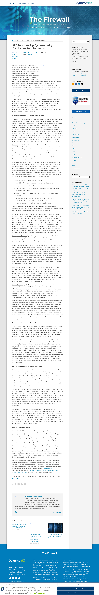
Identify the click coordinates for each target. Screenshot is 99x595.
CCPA (73, 125)
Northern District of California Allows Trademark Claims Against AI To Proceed (80, 194)
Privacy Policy (20, 581)
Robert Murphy (47, 468)
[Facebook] (76, 84)
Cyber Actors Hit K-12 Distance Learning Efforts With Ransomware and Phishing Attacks (36, 538)
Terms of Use (32, 593)
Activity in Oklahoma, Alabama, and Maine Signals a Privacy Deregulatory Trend (80, 201)
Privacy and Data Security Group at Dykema (55, 27)
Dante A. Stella (75, 74)
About (15, 3)
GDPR (73, 151)
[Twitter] (82, 84)
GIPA (73, 154)
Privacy (74, 160)
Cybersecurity (32, 54)
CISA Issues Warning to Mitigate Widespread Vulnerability (55, 536)
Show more (56, 512)
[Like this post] (22, 484)
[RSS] (73, 84)
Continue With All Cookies (75, 592)
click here (15, 478)
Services (22, 3)
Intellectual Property (77, 157)
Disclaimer (12, 581)
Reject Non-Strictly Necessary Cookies (76, 588)
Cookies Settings (76, 584)
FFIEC (73, 148)
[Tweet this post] (19, 484)
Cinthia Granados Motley (31, 52)
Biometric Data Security (78, 123)
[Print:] (13, 484)
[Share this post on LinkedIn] (25, 484)
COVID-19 (74, 128)
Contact (31, 3)
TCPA (73, 166)
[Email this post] (16, 484)
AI (72, 120)
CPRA (73, 131)
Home (9, 3)
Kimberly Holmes (83, 74)
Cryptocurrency (76, 134)
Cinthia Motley (54, 470)
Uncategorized (76, 169)
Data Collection (76, 140)
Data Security (75, 143)
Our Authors (78, 111)
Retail (73, 163)
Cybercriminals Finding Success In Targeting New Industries (19, 526)
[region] (49, 588)
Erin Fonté (32, 470)
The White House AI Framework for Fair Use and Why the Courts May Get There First (80, 207)
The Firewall (49, 19)
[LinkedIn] (79, 84)
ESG (73, 146)
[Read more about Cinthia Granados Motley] (16, 512)
